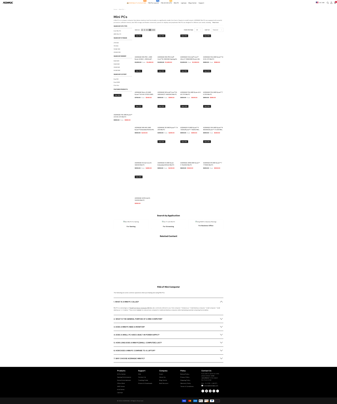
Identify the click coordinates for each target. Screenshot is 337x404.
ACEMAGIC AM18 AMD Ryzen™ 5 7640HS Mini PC (190, 164)
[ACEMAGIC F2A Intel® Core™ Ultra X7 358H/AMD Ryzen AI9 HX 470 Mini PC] (190, 44)
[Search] (328, 2)
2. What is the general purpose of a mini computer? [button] (138, 319)
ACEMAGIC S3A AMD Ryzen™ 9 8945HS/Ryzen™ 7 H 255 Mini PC (213, 129)
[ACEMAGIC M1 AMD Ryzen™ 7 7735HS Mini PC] (213, 150)
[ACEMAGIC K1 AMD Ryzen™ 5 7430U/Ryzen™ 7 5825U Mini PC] (190, 115)
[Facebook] (202, 391)
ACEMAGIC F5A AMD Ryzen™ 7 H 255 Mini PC (213, 93)
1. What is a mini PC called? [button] (126, 302)
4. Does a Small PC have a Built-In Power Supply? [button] (136, 335)
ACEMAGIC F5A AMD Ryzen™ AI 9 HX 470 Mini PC (123, 116)
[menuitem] (123, 30)
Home (115, 9)
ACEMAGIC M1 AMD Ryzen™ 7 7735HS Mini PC (212, 164)
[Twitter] (217, 391)
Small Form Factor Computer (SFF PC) (141, 308)
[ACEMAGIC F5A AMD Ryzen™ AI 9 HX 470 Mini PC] (123, 103)
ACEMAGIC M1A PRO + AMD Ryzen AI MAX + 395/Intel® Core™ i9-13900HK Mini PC (143, 58)
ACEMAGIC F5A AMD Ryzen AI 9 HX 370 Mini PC (190, 93)
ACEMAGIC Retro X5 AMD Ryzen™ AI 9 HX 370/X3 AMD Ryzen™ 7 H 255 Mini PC (144, 93)
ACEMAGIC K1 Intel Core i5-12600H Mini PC (143, 164)
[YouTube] (213, 391)
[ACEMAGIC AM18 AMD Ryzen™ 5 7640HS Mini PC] (190, 150)
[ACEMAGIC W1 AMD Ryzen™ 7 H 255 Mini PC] (168, 115)
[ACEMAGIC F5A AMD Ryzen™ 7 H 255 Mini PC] (213, 80)
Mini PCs (121, 9)
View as (137, 30)
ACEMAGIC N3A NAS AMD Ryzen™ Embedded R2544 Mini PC (145, 129)
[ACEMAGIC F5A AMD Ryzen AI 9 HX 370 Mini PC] (190, 80)
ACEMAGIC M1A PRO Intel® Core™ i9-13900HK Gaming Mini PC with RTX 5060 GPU (168, 58)
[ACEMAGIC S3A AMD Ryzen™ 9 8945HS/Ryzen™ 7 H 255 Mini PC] (213, 115)
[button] (142, 30)
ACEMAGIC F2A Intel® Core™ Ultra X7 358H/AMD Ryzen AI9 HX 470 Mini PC (189, 58)
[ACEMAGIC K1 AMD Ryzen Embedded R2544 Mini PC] (168, 150)
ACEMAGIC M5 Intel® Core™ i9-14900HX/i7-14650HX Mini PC (167, 93)
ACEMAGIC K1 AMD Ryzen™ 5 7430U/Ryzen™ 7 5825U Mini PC (189, 129)
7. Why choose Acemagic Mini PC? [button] (129, 358)
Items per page (188, 30)
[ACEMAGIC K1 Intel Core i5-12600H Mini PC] (145, 150)
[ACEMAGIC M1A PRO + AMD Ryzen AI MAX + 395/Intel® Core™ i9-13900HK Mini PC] (145, 44)
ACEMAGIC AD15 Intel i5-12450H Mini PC (143, 199)
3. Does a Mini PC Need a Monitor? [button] (129, 327)
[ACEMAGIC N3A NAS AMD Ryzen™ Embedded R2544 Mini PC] (145, 115)
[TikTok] (210, 391)
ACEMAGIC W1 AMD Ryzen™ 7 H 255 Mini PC (168, 129)
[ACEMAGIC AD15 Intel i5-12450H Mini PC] (145, 186)
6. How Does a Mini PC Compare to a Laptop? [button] (134, 350)
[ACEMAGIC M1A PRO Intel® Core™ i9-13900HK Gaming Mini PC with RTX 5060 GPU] (168, 44)
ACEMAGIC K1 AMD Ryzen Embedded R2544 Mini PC (166, 164)
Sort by (207, 30)
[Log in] (331, 3)
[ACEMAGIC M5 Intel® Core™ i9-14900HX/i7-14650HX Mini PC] (168, 80)
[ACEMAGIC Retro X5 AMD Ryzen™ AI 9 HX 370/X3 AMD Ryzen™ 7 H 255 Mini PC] (145, 80)
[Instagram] (206, 391)
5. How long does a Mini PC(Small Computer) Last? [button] (138, 343)
